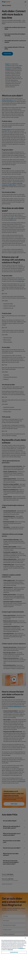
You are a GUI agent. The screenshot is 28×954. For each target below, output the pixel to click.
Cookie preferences (14, 952)
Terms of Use (10, 949)
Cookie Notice (21, 948)
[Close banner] (25, 937)
